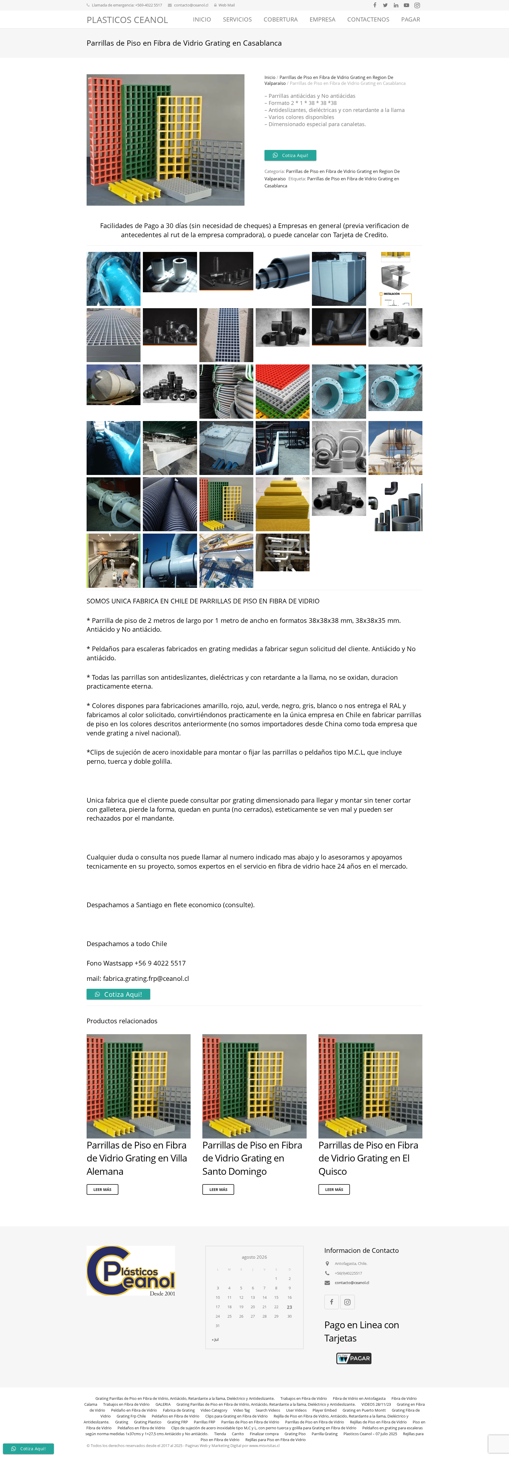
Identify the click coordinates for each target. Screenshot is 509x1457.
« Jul (215, 1339)
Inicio (270, 77)
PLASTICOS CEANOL (127, 20)
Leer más (102, 1189)
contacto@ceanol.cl (191, 5)
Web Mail (227, 5)
